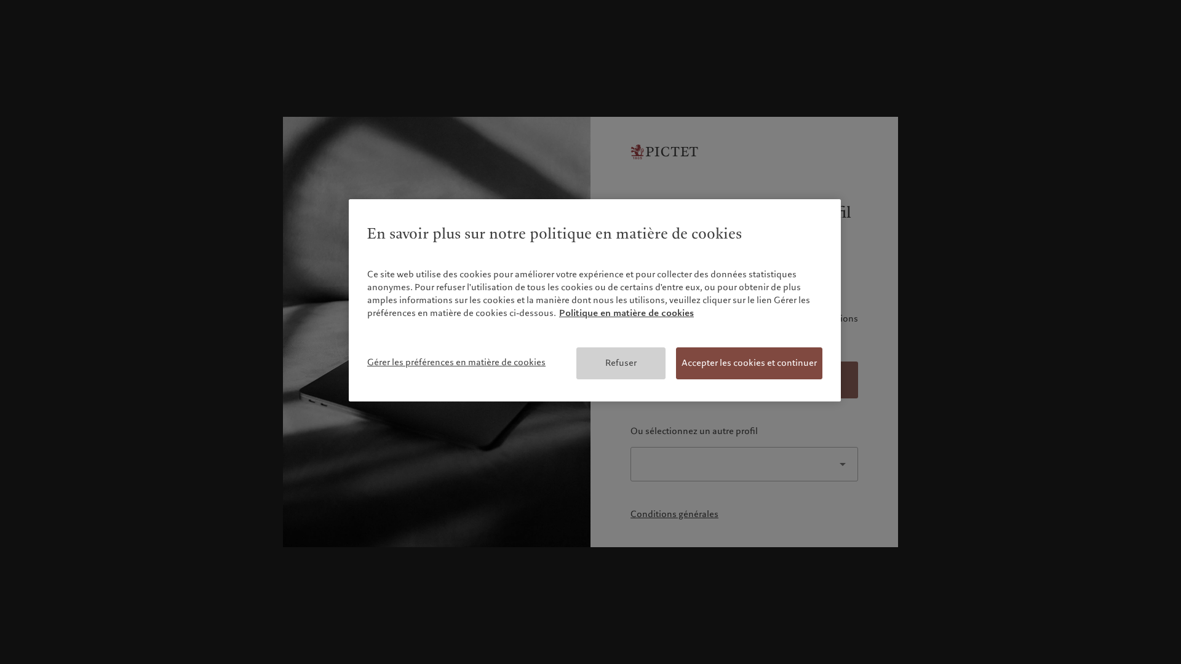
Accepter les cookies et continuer (749, 363)
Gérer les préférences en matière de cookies (456, 362)
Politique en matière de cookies (626, 313)
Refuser (621, 363)
